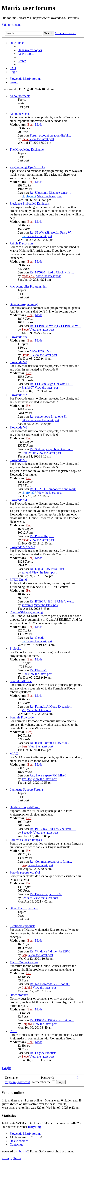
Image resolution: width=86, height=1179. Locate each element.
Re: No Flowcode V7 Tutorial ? (50, 984)
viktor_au (28, 420)
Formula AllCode (21, 681)
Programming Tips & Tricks (27, 167)
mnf (24, 236)
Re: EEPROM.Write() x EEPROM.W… (55, 326)
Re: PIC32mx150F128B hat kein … (53, 829)
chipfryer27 (29, 196)
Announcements (20, 96)
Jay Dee (27, 779)
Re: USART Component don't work (53, 489)
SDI (24, 674)
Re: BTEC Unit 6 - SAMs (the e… (52, 601)
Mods (38, 124)
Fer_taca (27, 898)
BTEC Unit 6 (18, 579)
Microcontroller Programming (28, 286)
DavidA (27, 355)
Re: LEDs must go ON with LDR (51, 384)
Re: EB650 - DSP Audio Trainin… (52, 1020)
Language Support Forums (26, 789)
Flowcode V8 (18, 362)
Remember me (41, 1082)
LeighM (27, 987)
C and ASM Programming (26, 612)
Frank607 (28, 387)
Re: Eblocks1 (38, 670)
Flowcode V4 (18, 500)
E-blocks (15, 648)
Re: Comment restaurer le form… (51, 861)
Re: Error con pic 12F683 (46, 894)
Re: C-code (37, 637)
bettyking (34, 1126)
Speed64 (27, 832)
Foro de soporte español (25, 872)
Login (6, 1068)
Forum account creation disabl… (50, 135)
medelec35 (28, 276)
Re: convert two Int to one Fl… (49, 416)
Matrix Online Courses (24, 962)
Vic (24, 710)
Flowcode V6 (18, 427)
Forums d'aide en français (26, 840)
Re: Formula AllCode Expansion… (52, 706)
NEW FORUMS (40, 351)
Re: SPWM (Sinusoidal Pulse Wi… (52, 232)
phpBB (22, 1151)
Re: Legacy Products (43, 1053)
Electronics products (22, 926)
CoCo (13, 1031)
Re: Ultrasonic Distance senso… (50, 192)
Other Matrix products (24, 908)
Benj (30, 124)
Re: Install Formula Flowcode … (50, 742)
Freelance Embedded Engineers (30, 203)
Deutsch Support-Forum (25, 807)
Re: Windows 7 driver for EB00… (51, 951)
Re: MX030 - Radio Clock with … (52, 272)
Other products (19, 995)
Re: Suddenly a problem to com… (51, 449)
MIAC (14, 753)
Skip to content (11, 24)
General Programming (24, 304)
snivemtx (27, 605)
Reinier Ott (29, 452)
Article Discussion (21, 243)
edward (26, 572)
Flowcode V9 (18, 336)
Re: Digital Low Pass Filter (47, 568)
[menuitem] (30, 50)
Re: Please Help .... (42, 536)
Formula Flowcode (22, 717)
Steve (25, 139)
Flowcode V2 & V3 (22, 547)
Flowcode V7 (18, 394)
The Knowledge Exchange (27, 149)
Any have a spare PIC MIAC (48, 775)
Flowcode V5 (18, 460)
